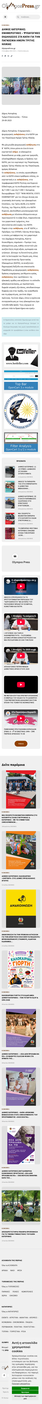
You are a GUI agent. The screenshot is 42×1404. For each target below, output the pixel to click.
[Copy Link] (11, 56)
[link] (21, 1383)
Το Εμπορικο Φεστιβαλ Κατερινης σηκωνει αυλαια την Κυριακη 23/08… (28, 532)
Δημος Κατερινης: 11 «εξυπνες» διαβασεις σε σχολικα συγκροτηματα (27, 470)
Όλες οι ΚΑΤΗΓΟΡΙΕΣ (10, 1311)
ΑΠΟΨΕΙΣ (33, 1317)
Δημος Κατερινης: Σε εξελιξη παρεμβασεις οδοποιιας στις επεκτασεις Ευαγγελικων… (27, 501)
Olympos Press (21, 562)
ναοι (12, 1270)
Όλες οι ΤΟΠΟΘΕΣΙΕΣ (10, 1286)
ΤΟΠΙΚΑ (5, 1331)
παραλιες (6, 1291)
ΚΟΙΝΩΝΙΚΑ (6, 1322)
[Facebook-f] (4, 1375)
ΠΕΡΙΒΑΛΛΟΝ (7, 1327)
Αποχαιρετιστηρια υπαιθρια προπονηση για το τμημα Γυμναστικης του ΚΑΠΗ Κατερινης (20, 1234)
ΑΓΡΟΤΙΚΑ (14, 1317)
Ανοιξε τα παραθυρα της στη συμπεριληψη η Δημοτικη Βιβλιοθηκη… (27, 485)
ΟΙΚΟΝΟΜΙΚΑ (18, 1322)
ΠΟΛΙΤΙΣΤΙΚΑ (29, 1327)
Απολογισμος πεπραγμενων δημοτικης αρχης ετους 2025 (16, 667)
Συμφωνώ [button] (25, 1388)
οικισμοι (14, 1295)
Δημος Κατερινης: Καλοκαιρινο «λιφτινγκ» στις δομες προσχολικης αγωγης (18, 878)
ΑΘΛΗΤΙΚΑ (23, 1317)
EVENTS (5, 1317)
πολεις (16, 1291)
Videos (21, 743)
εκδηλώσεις (19, 134)
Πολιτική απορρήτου (21, 1383)
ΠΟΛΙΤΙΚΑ (18, 1327)
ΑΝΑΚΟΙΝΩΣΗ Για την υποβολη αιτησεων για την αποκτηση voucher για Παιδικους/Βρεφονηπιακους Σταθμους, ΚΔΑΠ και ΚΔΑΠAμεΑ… (21, 938)
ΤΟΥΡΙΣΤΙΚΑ (15, 1331)
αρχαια (5, 1270)
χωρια (4, 1295)
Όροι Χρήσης (8, 1392)
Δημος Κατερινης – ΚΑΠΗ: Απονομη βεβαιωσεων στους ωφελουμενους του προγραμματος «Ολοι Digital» (19, 1114)
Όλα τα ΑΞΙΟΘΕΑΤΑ (9, 1265)
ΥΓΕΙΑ (23, 1331)
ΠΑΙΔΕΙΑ (29, 1322)
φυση (19, 1270)
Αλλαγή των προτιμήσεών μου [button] (25, 1397)
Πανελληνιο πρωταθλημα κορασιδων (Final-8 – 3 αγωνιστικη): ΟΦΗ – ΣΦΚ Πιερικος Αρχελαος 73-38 (20, 731)
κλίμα (15, 151)
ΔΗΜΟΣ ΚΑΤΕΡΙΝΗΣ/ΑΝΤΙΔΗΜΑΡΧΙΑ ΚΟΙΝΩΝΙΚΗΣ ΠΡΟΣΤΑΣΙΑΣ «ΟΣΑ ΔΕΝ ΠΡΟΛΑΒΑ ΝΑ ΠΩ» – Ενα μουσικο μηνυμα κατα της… (19, 1174)
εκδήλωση (31, 144)
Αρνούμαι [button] (25, 1392)
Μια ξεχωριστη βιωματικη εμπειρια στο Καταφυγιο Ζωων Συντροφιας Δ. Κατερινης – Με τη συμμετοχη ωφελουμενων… (19, 818)
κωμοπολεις (27, 1291)
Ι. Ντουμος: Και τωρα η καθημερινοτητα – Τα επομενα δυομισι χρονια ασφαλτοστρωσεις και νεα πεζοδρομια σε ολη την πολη (20, 636)
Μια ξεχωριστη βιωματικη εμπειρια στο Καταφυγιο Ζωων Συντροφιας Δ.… (27, 517)
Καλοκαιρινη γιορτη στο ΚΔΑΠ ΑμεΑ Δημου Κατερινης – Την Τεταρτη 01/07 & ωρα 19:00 (20, 997)
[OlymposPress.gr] (21, 6)
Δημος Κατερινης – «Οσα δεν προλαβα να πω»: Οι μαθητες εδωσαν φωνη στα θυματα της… (20, 1056)
